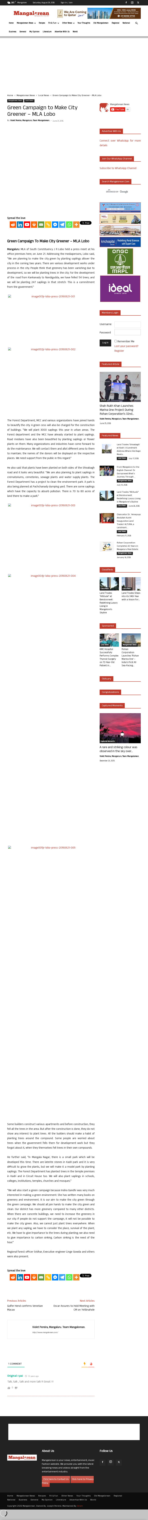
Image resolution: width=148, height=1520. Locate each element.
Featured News (110, 436)
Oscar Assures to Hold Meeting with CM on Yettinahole (74, 1308)
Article (103, 400)
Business (12, 32)
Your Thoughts (84, 23)
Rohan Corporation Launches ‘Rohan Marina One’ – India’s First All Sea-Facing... (130, 658)
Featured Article (110, 364)
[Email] (41, 224)
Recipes (42, 23)
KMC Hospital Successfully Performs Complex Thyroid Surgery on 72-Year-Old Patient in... (109, 658)
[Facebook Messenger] (55, 224)
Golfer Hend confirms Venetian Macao (25, 1308)
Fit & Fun (52, 23)
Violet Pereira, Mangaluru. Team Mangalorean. (30, 120)
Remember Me (125, 342)
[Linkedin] (20, 224)
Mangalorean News (25, 23)
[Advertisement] (74, 63)
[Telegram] (62, 224)
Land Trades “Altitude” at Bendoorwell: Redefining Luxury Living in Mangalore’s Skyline (129, 497)
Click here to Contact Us (56, 1479)
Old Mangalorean (100, 23)
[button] (136, 23)
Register (119, 351)
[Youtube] (27, 224)
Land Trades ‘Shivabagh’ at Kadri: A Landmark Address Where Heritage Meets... (129, 449)
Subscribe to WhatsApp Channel (118, 168)
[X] (138, 2)
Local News (43, 95)
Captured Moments (112, 706)
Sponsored (108, 626)
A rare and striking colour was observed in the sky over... (118, 749)
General (22, 32)
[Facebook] (126, 2)
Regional (115, 23)
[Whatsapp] (69, 224)
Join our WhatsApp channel (117, 159)
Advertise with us (111, 131)
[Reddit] (13, 224)
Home (11, 23)
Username (106, 324)
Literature (47, 32)
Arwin (80, 1506)
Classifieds (122, 505)
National (126, 23)
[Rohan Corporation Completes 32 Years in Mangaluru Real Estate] (107, 546)
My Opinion (34, 32)
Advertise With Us (62, 32)
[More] (76, 224)
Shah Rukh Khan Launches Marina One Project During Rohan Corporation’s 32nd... (117, 410)
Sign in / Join (67, 3)
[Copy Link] (48, 224)
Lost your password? (126, 346)
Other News (67, 23)
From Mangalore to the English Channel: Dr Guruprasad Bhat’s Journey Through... (128, 472)
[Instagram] (132, 2)
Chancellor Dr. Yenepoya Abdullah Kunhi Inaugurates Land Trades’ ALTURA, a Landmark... (129, 521)
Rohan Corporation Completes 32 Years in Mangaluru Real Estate (127, 546)
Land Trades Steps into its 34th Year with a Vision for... (131, 596)
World (75, 32)
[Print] (34, 224)
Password (105, 333)
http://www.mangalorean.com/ (45, 1332)
